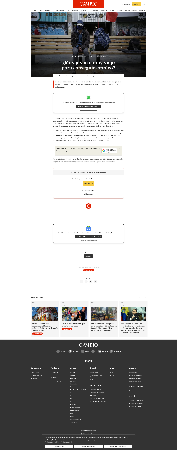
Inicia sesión (88, 194)
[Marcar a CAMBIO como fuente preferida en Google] (109, 150)
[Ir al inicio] (88, 4)
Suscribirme (88, 183)
